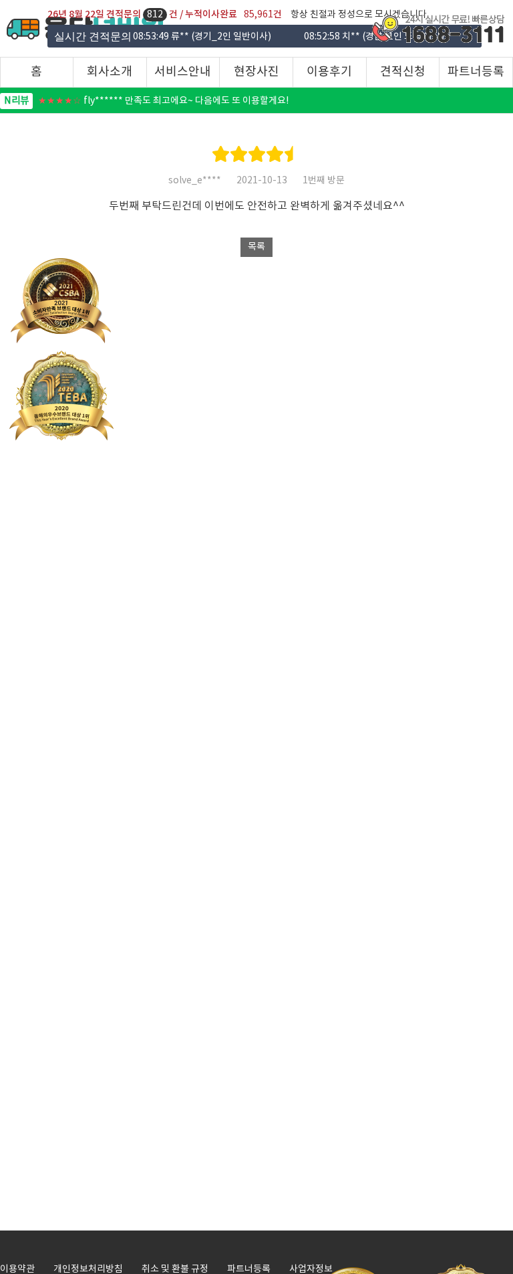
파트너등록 (476, 72)
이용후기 (329, 72)
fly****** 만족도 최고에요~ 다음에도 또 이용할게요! (146, 101)
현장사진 (256, 72)
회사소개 (109, 72)
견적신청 (402, 72)
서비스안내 (182, 72)
